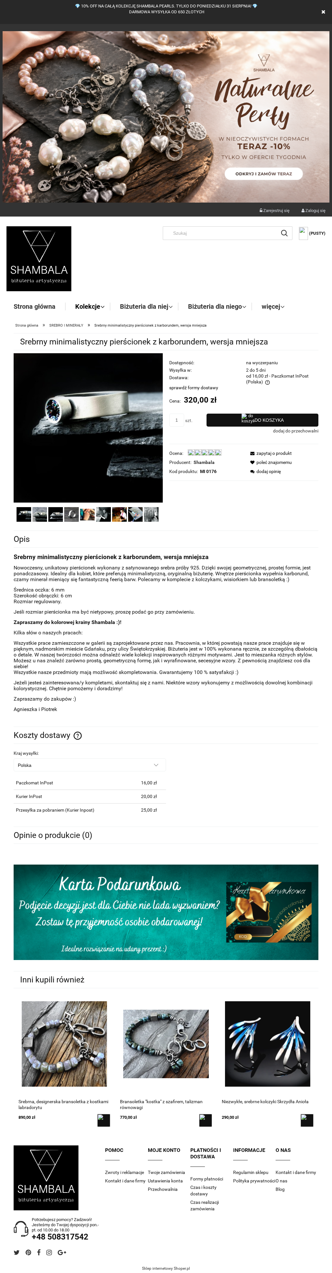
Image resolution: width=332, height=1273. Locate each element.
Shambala (204, 462)
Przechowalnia (163, 1189)
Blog (280, 1189)
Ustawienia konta (165, 1180)
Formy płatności (206, 1178)
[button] (269, 453)
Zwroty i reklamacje (124, 1172)
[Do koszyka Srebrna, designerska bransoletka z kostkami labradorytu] (103, 1120)
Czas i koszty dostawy (203, 1190)
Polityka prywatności (254, 1180)
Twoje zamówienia (166, 1172)
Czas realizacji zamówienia (204, 1205)
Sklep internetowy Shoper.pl (166, 1268)
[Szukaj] (284, 233)
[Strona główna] (38, 258)
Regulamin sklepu (250, 1172)
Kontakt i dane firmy (125, 1180)
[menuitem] (39, 306)
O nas (281, 1180)
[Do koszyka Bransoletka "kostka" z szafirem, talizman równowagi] (205, 1120)
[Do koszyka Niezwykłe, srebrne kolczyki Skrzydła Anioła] (307, 1120)
